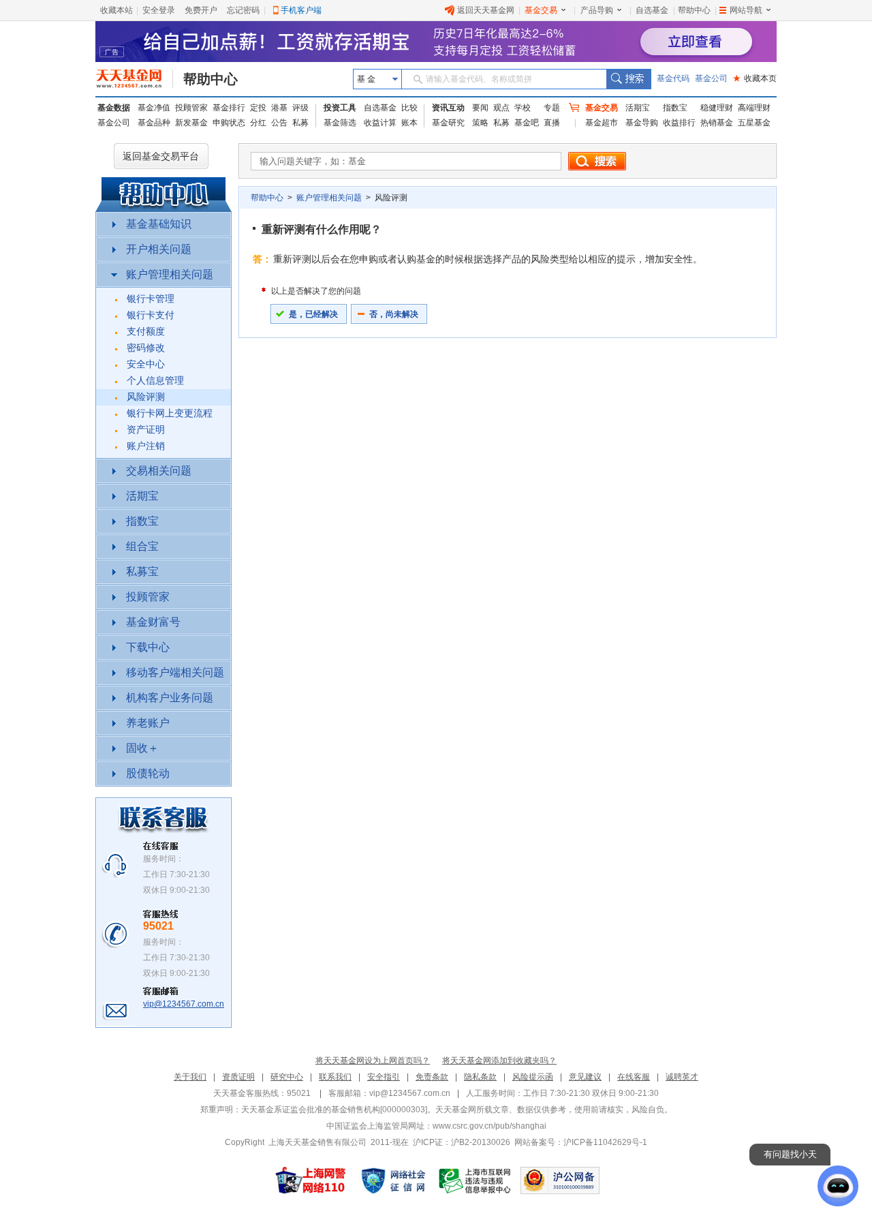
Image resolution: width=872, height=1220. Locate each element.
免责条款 (432, 1077)
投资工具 (340, 107)
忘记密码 (243, 10)
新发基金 (191, 122)
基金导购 (641, 122)
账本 (409, 122)
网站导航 (746, 10)
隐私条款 (480, 1077)
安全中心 (146, 364)
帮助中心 (694, 10)
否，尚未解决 (393, 314)
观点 (501, 107)
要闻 (480, 107)
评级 (300, 107)
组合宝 (142, 546)
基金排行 (229, 107)
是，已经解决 (313, 314)
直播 (552, 122)
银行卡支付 (150, 315)
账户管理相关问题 (169, 274)
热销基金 (716, 122)
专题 (552, 107)
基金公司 (711, 78)
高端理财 (754, 107)
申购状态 (229, 122)
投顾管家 (191, 107)
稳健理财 (716, 107)
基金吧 (526, 122)
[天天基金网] (134, 79)
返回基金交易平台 (161, 156)
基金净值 (154, 107)
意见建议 (585, 1077)
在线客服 (633, 1077)
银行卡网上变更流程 (170, 413)
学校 (522, 107)
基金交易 (541, 10)
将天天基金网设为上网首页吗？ (372, 1060)
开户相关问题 (158, 249)
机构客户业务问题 (169, 697)
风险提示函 (532, 1077)
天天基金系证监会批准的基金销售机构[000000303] (334, 1109)
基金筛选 (340, 122)
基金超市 (601, 122)
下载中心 (148, 647)
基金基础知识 (158, 224)
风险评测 (146, 397)
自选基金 (652, 10)
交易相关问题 (158, 470)
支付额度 (146, 331)
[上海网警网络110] (310, 1180)
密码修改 (146, 348)
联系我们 (335, 1077)
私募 (300, 122)
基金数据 (113, 107)
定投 (258, 107)
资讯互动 (448, 107)
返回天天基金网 (485, 10)
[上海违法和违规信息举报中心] (475, 1180)
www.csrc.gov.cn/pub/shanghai (489, 1126)
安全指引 (383, 1077)
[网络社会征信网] (393, 1180)
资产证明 (146, 430)
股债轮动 (148, 773)
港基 (279, 107)
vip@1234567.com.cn (183, 1004)
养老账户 (148, 723)
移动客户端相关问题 (175, 672)
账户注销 (146, 446)
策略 (480, 122)
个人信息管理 (155, 381)
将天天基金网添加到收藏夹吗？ (499, 1060)
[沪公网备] (560, 1180)
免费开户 (201, 10)
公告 (279, 122)
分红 (258, 122)
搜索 (628, 79)
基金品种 (154, 122)
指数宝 (675, 107)
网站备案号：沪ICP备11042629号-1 (580, 1142)
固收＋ (142, 748)
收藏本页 (755, 78)
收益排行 (679, 122)
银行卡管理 (150, 299)
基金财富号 (153, 622)
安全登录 (158, 10)
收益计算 (380, 122)
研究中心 (286, 1077)
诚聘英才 (682, 1077)
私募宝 (142, 571)
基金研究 (448, 122)
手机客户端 (301, 10)
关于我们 (190, 1077)
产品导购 (596, 10)
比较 (409, 107)
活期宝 (637, 107)
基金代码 (673, 78)
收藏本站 (116, 10)
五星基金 (754, 122)
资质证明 (238, 1077)
